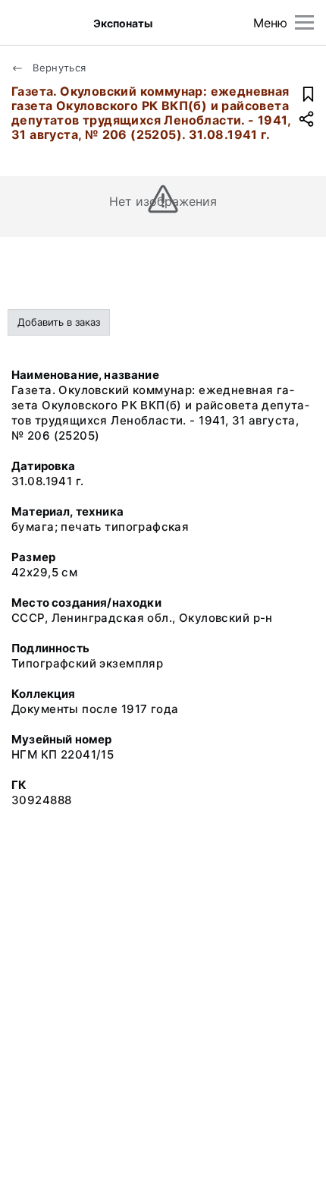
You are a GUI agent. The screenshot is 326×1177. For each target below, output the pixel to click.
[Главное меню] (304, 22)
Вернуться (58, 68)
